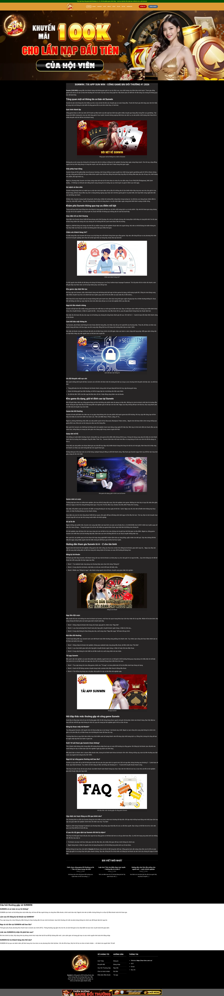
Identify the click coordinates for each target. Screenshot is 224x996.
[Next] (158, 881)
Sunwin (89, 6)
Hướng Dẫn (129, 6)
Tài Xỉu (118, 6)
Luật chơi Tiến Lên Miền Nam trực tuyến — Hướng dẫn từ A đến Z (111, 868)
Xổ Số (104, 6)
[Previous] (65, 881)
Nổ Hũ (114, 6)
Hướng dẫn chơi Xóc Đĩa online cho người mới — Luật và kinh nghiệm (143, 868)
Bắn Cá (109, 6)
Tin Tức (123, 6)
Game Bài (99, 6)
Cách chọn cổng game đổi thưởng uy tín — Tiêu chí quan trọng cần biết (80, 868)
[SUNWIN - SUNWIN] (75, 6)
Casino (94, 6)
